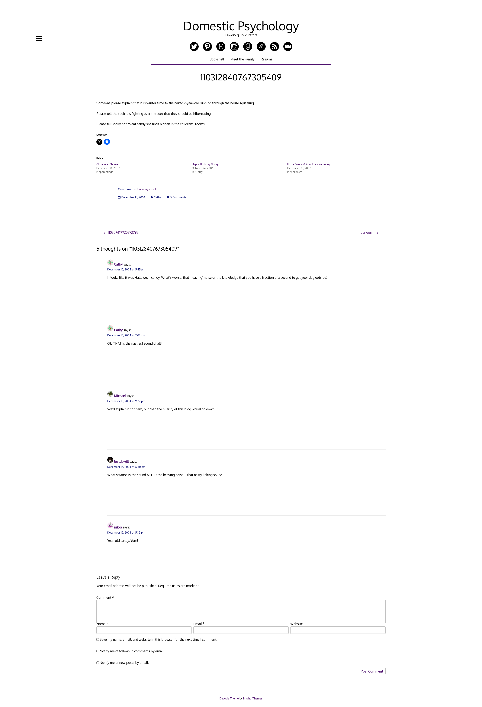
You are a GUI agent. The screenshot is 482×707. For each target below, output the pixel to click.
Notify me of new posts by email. (124, 662)
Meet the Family (242, 59)
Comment (105, 597)
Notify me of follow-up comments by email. (132, 651)
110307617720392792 (123, 232)
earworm (367, 232)
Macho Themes (252, 698)
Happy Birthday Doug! (205, 164)
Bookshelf (217, 59)
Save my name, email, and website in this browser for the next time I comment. (158, 639)
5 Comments (178, 197)
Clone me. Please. (107, 164)
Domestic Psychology (241, 25)
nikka (118, 527)
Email (198, 624)
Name (102, 624)
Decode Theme (229, 698)
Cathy (157, 197)
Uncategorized (146, 189)
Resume (266, 59)
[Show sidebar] (39, 38)
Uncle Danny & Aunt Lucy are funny (308, 164)
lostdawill (121, 461)
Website (296, 624)
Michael (120, 396)
